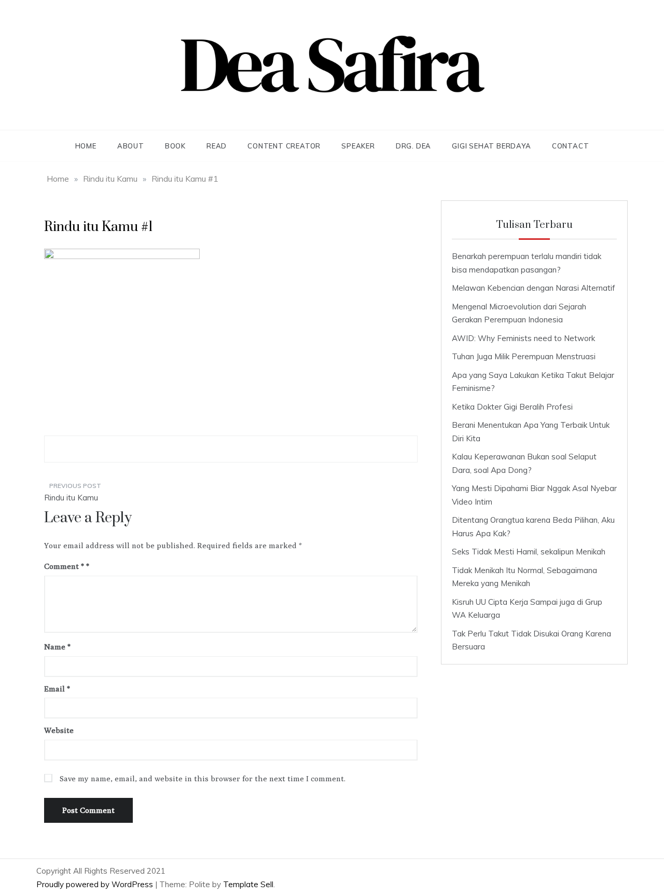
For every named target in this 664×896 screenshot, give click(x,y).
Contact (570, 146)
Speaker (358, 146)
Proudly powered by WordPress (95, 884)
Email (57, 688)
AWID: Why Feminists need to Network (523, 338)
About (130, 146)
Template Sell (248, 884)
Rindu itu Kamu (71, 498)
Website (59, 730)
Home (85, 146)
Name (57, 646)
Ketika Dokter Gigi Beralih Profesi (512, 407)
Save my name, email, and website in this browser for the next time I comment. (202, 778)
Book (175, 146)
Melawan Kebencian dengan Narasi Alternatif (533, 288)
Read (216, 146)
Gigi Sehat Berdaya (491, 146)
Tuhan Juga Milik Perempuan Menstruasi (524, 356)
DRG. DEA (413, 146)
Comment (64, 566)
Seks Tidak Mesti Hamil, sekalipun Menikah (528, 551)
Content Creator (284, 146)
